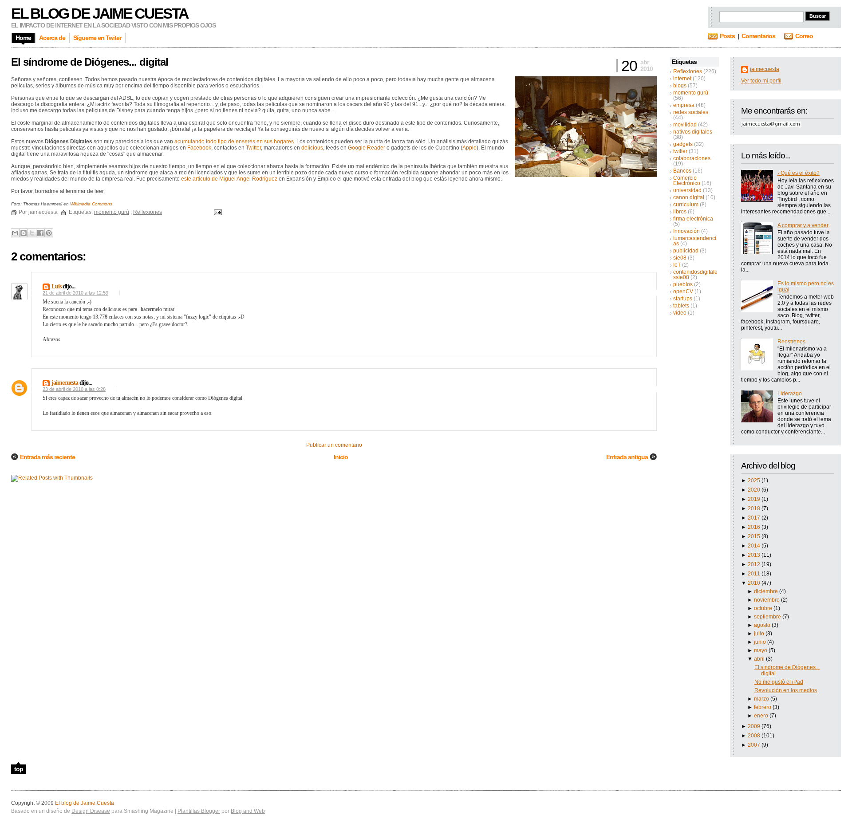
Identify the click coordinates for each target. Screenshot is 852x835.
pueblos (683, 284)
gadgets (683, 144)
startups (682, 298)
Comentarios (758, 35)
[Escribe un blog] (23, 232)
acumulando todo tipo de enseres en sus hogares (234, 141)
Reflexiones (687, 71)
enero (761, 716)
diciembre (766, 591)
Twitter (253, 148)
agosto (763, 625)
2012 (754, 564)
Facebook (199, 148)
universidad (687, 190)
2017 (754, 518)
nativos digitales (692, 132)
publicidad (685, 251)
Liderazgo (789, 393)
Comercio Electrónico (686, 180)
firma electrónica (693, 219)
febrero (763, 707)
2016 (754, 527)
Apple (469, 148)
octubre (763, 608)
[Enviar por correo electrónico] (15, 232)
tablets (681, 306)
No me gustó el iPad (778, 682)
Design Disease (90, 811)
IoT (677, 265)
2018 (754, 508)
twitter (680, 151)
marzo (762, 699)
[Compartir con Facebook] (40, 232)
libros (679, 212)
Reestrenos (791, 342)
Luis (56, 286)
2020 (754, 490)
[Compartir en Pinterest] (48, 232)
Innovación (686, 231)
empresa (683, 105)
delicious (312, 148)
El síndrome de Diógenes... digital (89, 62)
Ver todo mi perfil (761, 81)
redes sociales (690, 112)
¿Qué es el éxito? (798, 173)
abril (760, 659)
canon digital (688, 197)
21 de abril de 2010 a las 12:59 (75, 292)
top (18, 768)
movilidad (685, 125)
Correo (804, 35)
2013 (754, 555)
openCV (683, 291)
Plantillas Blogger (199, 811)
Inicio (341, 457)
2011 (754, 574)
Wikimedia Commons (91, 203)
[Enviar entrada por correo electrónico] (216, 212)
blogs (679, 86)
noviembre (767, 600)
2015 (754, 536)
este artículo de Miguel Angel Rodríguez (229, 179)
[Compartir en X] (32, 232)
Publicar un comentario (334, 445)
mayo (761, 650)
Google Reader (366, 148)
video (679, 313)
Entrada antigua (627, 457)
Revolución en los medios (785, 690)
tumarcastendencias (694, 241)
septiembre (768, 617)
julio (759, 633)
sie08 (679, 258)
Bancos (682, 171)
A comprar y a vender (802, 225)
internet (682, 78)
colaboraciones (691, 158)
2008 (754, 736)
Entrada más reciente (47, 457)
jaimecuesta (764, 69)
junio (760, 642)
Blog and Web (248, 811)
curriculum (685, 204)
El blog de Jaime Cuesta (99, 13)
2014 (754, 546)
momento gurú (690, 93)
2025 (754, 480)
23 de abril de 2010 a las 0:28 (74, 389)
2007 (754, 745)
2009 (754, 726)
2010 (754, 583)
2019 (754, 499)
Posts (727, 35)
